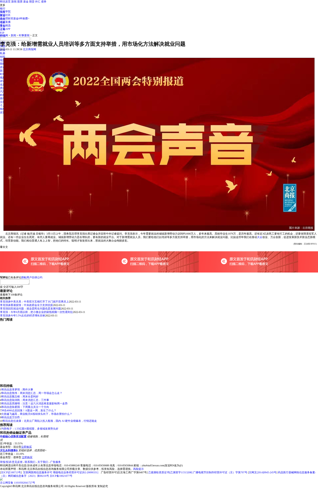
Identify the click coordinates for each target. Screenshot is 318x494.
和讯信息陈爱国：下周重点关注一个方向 (25, 407)
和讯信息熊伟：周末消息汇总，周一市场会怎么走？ (31, 393)
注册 (2, 102)
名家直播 (5, 22)
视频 (2, 77)
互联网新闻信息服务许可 (37, 472)
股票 (20, 1)
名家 (2, 84)
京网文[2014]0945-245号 (262, 472)
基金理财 (5, 18)
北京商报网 (29, 49)
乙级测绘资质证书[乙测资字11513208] (170, 472)
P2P (2, 32)
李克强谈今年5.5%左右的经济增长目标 (22, 315)
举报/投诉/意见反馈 (11, 462)
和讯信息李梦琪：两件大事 (17, 389)
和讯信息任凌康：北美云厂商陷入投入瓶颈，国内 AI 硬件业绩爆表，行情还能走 (50, 420)
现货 (2, 60)
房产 (2, 88)
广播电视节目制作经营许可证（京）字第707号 (220, 472)
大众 (259, 237)
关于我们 (42, 462)
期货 (31, 1)
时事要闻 (24, 35)
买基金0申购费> (20, 18)
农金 (2, 67)
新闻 (14, 1)
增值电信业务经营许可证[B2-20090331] (75, 472)
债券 (43, 1)
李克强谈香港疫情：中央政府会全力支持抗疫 (26, 305)
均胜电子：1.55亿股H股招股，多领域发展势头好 (29, 428)
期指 (2, 63)
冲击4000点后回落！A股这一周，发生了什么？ (28, 410)
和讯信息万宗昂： (12, 417)
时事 (2, 74)
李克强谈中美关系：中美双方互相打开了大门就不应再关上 (34, 301)
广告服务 (55, 462)
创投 (2, 56)
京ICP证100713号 (11, 472)
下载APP (5, 28)
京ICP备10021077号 (61, 475)
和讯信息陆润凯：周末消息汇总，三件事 (25, 400)
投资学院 (5, 11)
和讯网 (4, 35)
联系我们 (30, 462)
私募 (2, 53)
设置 (2, 112)
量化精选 (5, 25)
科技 (2, 95)
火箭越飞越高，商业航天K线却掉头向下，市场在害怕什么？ (36, 413)
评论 (2, 81)
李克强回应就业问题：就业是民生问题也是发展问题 (30, 308)
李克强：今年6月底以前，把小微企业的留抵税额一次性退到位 (36, 312)
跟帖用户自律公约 (31, 277)
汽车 (2, 91)
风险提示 (138, 468)
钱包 (2, 109)
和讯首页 (5, 1)
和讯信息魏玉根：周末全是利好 (19, 396)
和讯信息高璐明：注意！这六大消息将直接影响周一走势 (34, 403)
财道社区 (5, 15)
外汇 (37, 1)
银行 (2, 8)
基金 (25, 1)
